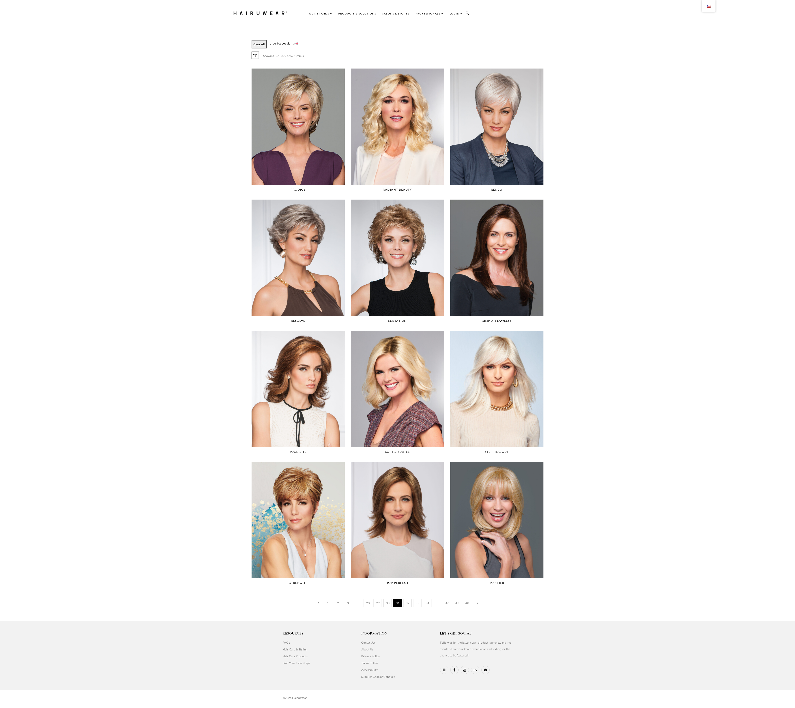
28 (368, 603)
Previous (318, 603)
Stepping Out (497, 451)
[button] (467, 14)
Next (477, 603)
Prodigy (298, 189)
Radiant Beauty (397, 189)
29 (378, 603)
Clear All (259, 44)
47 (457, 603)
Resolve (298, 320)
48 (467, 603)
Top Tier (496, 582)
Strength (298, 582)
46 (447, 603)
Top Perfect (398, 582)
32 (408, 603)
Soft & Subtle (397, 451)
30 (388, 603)
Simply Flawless (497, 320)
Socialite (298, 451)
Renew (497, 189)
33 (417, 603)
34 (427, 603)
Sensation (397, 320)
